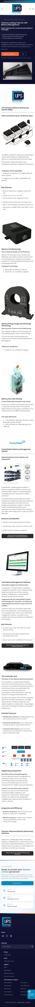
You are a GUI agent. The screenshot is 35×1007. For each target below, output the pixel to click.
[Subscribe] (32, 946)
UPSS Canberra (8, 991)
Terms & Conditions (9, 976)
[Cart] (33, 9)
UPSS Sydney (24, 995)
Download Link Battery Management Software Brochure (17, 645)
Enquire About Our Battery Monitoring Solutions (17, 853)
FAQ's (5, 967)
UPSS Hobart (24, 982)
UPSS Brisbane (8, 985)
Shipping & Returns (9, 973)
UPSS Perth (23, 988)
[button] (2, 9)
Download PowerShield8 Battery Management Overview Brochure (17, 536)
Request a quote (9, 54)
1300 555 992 (7, 955)
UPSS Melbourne (25, 985)
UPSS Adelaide (7, 982)
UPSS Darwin (7, 988)
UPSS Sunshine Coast (26, 991)
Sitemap (28, 1002)
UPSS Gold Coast (8, 995)
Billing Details (7, 970)
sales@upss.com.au (9, 961)
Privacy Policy (21, 1002)
